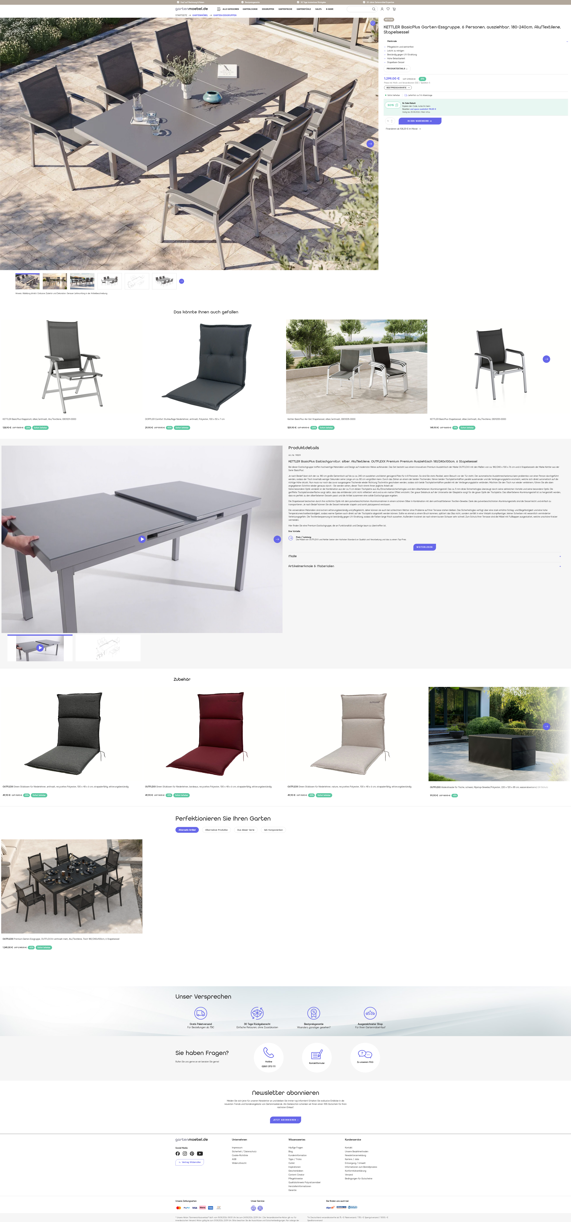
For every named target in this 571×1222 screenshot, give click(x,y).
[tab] (187, 830)
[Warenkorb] (394, 9)
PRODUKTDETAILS (396, 69)
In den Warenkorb (418, 121)
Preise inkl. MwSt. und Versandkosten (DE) (407, 83)
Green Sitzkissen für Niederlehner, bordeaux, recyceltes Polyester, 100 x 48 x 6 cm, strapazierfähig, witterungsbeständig (208, 786)
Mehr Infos (425, 112)
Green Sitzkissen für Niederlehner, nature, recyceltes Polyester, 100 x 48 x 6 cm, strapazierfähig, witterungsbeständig (349, 786)
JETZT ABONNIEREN (284, 1120)
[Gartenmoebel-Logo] (200, 1140)
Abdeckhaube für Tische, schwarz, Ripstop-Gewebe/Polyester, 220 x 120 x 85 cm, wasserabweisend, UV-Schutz (489, 787)
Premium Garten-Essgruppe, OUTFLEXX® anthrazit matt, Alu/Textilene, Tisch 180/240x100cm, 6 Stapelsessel (61, 939)
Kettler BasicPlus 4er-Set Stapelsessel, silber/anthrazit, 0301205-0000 (321, 419)
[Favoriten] (388, 9)
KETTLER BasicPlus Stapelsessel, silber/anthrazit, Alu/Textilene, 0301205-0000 (468, 419)
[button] (370, 144)
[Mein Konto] (382, 9)
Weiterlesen (425, 547)
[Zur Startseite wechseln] (191, 9)
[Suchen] (373, 9)
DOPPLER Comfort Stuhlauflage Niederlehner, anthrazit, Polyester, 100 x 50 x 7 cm (185, 419)
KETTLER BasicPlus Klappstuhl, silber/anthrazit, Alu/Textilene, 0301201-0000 (39, 419)
